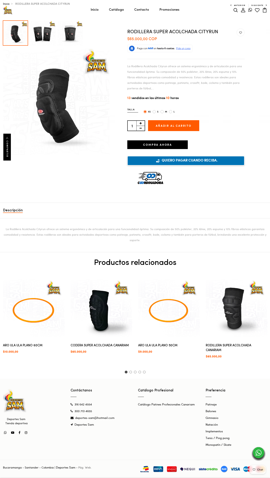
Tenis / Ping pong (217, 438)
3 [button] (136, 372)
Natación (212, 424)
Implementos (214, 431)
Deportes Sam (84, 424)
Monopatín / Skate (218, 445)
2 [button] (131, 372)
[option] (15, 32)
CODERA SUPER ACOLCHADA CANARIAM (100, 345)
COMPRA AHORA (157, 145)
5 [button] (145, 372)
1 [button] (126, 372)
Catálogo (116, 9)
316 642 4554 (83, 404)
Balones (211, 411)
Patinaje (211, 404)
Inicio (95, 9)
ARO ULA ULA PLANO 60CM (22, 345)
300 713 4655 (83, 411)
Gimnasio (212, 418)
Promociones (169, 9)
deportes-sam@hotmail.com (94, 418)
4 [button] (140, 372)
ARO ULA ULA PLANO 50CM (157, 345)
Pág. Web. (85, 467)
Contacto (141, 9)
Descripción (13, 210)
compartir (7, 149)
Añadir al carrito (174, 126)
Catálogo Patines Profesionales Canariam (166, 404)
